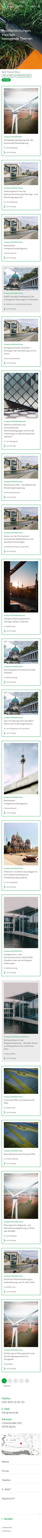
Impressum (7, 1531)
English (35, 6)
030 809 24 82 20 (13, 1402)
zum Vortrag (11, 152)
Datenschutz (7, 1527)
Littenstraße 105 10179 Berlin (12, 1424)
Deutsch (31, 6)
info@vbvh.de (10, 1412)
